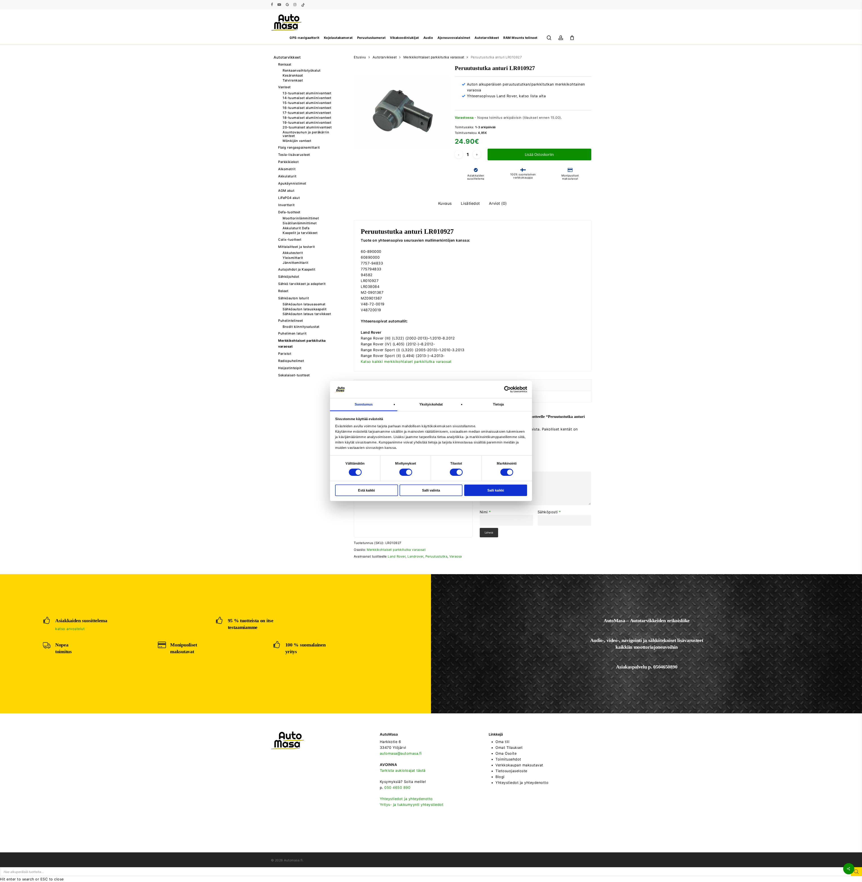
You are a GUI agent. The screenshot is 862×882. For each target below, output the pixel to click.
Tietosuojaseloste (511, 771)
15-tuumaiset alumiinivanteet (307, 103)
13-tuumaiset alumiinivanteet (307, 93)
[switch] (405, 472)
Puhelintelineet (290, 320)
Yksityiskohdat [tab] (431, 404)
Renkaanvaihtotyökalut (302, 70)
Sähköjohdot (288, 276)
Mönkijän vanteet (297, 141)
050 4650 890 (397, 787)
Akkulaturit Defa (296, 228)
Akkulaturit (287, 176)
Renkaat (284, 64)
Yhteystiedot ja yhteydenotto (406, 798)
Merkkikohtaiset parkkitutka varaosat (302, 343)
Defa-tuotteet (289, 212)
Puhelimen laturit (292, 333)
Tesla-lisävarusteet (294, 155)
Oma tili (502, 741)
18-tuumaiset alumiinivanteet (307, 117)
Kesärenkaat (293, 75)
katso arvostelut (70, 628)
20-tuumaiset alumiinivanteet (307, 127)
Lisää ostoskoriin (539, 154)
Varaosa (455, 556)
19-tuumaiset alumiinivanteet (307, 122)
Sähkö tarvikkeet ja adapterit (302, 284)
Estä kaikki (366, 490)
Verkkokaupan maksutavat (519, 765)
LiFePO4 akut (289, 198)
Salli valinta (431, 490)
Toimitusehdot (508, 759)
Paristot (284, 353)
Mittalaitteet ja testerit (296, 247)
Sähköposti (549, 512)
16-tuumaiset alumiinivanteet (307, 108)
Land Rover (396, 556)
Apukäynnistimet (292, 183)
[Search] (856, 871)
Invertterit (286, 205)
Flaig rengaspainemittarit (299, 147)
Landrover (415, 556)
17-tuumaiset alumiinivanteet (307, 113)
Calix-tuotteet (289, 239)
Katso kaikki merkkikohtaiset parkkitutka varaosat (406, 361)
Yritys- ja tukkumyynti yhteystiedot (412, 804)
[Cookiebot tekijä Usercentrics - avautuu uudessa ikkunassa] (507, 389)
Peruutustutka (436, 556)
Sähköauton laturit (293, 298)
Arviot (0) (498, 203)
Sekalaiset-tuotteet (294, 375)
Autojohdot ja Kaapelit (296, 269)
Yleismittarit (293, 258)
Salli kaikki (495, 490)
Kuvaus (445, 203)
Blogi (500, 776)
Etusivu (360, 57)
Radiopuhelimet (291, 361)
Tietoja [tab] (498, 404)
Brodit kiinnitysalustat (301, 327)
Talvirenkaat (293, 80)
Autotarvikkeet (287, 57)
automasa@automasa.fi (401, 753)
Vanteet (284, 87)
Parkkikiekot (288, 162)
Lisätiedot (470, 203)
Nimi (485, 512)
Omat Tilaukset (509, 747)
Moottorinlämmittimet (301, 218)
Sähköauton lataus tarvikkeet (307, 314)
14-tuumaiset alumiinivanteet (307, 98)
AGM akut (286, 190)
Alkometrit (286, 169)
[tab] (445, 203)
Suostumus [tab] (364, 404)
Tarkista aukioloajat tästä (403, 770)
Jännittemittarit (295, 263)
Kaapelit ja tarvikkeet (300, 233)
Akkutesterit (293, 253)
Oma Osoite (506, 753)
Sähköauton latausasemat (304, 304)
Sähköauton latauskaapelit (305, 309)
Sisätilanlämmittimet (300, 223)
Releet (283, 291)
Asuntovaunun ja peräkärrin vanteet (306, 134)
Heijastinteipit (289, 368)
